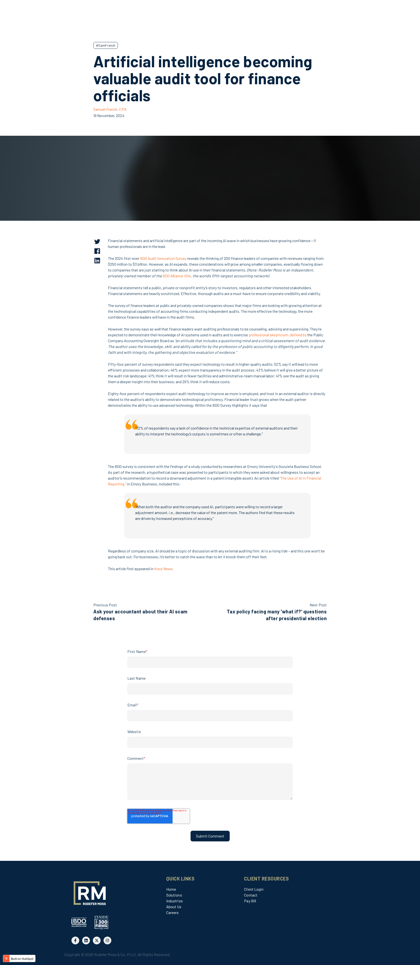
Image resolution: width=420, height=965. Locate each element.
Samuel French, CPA (109, 109)
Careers (172, 912)
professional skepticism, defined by (277, 334)
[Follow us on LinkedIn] (86, 940)
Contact (250, 895)
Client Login (253, 889)
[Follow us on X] (97, 940)
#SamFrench (105, 45)
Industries (174, 900)
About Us (174, 906)
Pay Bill (250, 900)
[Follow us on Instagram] (107, 940)
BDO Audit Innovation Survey (163, 258)
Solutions (174, 895)
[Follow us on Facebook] (75, 940)
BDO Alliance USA (177, 275)
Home (171, 889)
